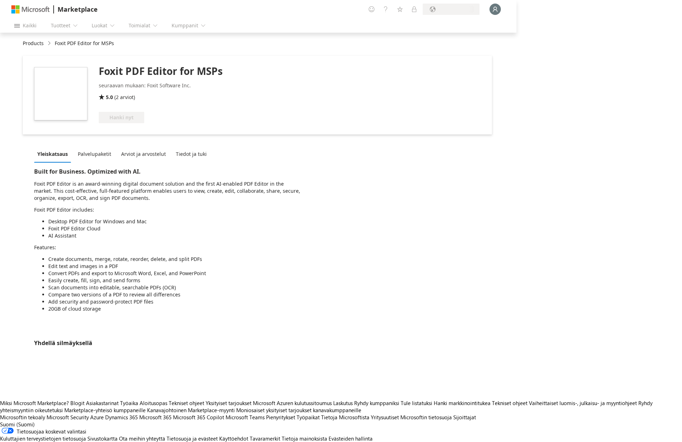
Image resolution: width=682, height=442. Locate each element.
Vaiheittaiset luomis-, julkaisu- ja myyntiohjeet (583, 402)
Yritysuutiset (385, 417)
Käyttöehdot (233, 438)
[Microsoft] (30, 9)
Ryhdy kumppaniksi (376, 402)
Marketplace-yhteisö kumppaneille (105, 410)
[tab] (54, 154)
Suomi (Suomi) (17, 424)
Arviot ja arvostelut (143, 154)
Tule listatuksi (416, 402)
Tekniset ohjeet (186, 402)
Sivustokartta (102, 438)
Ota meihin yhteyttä (142, 438)
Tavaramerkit (265, 438)
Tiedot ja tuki (191, 154)
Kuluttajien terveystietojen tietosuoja (43, 438)
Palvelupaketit (94, 154)
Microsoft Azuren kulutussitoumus (293, 402)
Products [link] (33, 43)
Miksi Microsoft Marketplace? (34, 402)
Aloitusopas (153, 402)
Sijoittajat (464, 417)
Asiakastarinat (102, 402)
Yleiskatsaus (52, 154)
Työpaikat (308, 417)
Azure (97, 417)
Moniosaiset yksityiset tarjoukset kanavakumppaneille (298, 410)
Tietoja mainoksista (304, 438)
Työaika (129, 402)
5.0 (109, 97)
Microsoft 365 (155, 417)
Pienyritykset (280, 417)
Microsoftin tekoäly (22, 417)
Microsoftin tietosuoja (426, 417)
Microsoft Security (68, 417)
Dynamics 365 (121, 417)
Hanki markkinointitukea (462, 402)
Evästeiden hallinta (351, 438)
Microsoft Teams (245, 417)
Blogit (77, 402)
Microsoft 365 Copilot (198, 417)
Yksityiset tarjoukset (228, 402)
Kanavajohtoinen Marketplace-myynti (191, 410)
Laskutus (343, 402)
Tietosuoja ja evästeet (192, 438)
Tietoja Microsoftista (345, 417)
